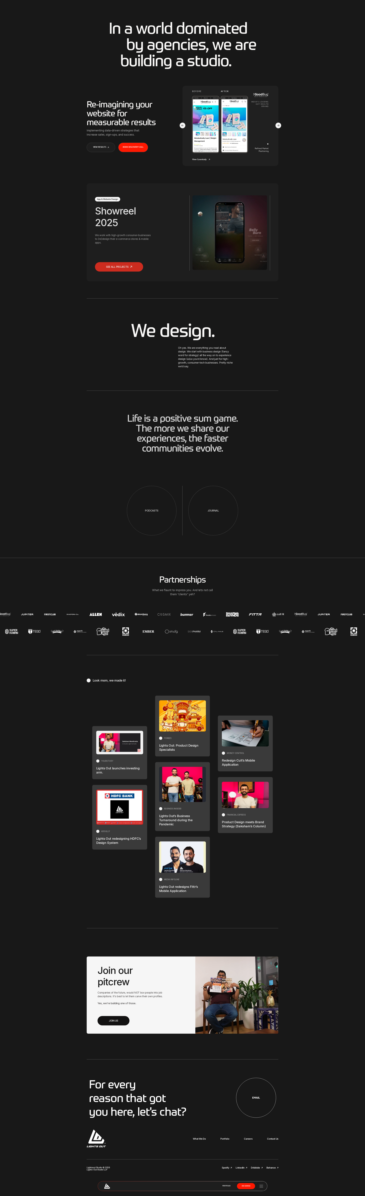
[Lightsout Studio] (107, 1186)
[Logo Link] (21, 614)
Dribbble (255, 1167)
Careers (248, 1138)
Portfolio (226, 1186)
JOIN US (113, 1020)
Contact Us (272, 1138)
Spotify (226, 1167)
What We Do (199, 1138)
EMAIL (256, 1097)
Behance (271, 1167)
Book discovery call (133, 147)
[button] (182, 126)
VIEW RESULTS (99, 147)
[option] (182, 233)
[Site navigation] (261, 1186)
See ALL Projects (117, 266)
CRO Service (246, 1186)
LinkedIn (240, 1167)
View (216, 236)
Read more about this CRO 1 (230, 122)
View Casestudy (199, 160)
